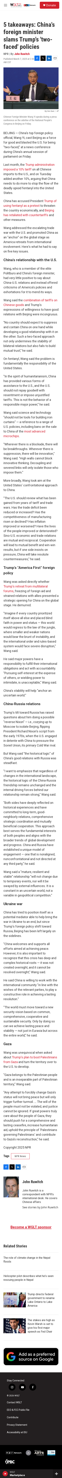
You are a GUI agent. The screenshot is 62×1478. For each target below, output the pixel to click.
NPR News (20, 1156)
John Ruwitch (22, 54)
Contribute (12, 1417)
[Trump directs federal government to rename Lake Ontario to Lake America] (14, 1299)
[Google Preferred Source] (31, 1356)
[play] (5, 1473)
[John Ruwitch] (11, 1187)
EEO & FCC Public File (18, 1410)
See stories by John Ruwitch (40, 1207)
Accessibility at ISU (17, 1432)
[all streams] (57, 1473)
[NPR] (13, 1452)
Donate (51, 5)
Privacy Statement (17, 1425)
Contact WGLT (14, 1402)
